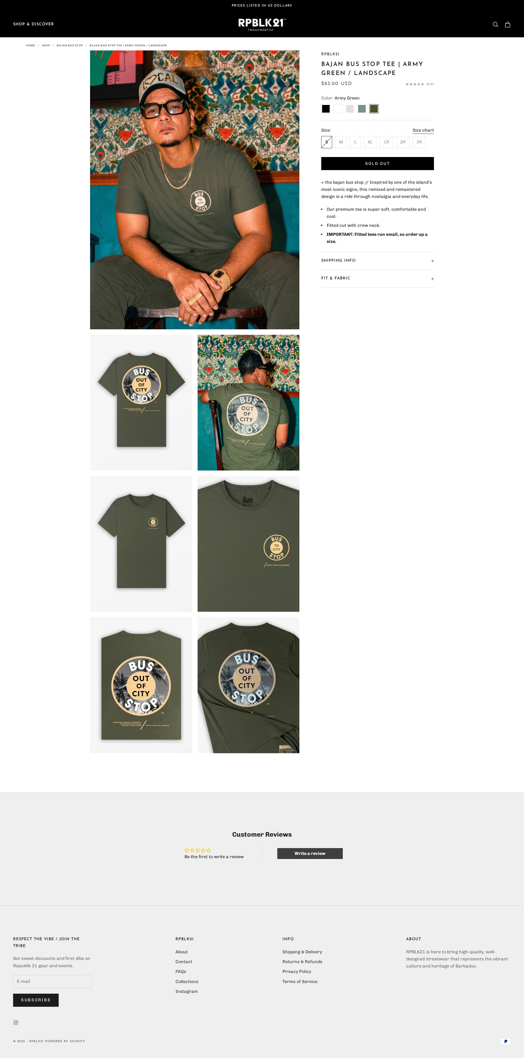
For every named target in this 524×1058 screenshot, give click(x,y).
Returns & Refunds (302, 961)
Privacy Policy (296, 971)
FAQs (180, 971)
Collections (186, 981)
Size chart (423, 130)
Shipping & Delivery (302, 951)
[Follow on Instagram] (16, 1022)
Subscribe (36, 999)
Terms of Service (299, 981)
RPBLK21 (330, 54)
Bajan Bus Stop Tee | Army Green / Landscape (128, 45)
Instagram (186, 991)
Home (30, 45)
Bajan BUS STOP (70, 45)
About (181, 951)
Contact (183, 961)
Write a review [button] (309, 853)
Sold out (377, 163)
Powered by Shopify (65, 1041)
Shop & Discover (33, 24)
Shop (46, 45)
